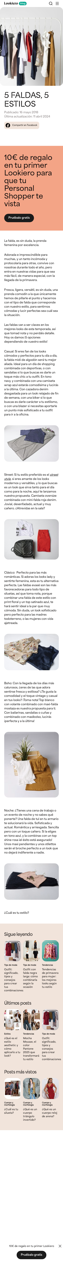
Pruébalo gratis (19, 217)
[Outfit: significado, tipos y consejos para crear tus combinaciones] (12, 950)
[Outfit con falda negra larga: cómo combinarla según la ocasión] (31, 950)
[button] (57, 3)
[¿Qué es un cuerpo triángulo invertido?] (31, 1088)
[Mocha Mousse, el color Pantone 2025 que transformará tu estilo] (31, 1019)
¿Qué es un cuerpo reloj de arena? (49, 1113)
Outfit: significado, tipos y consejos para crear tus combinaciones (13, 980)
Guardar (54, 13)
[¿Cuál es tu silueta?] (12, 1088)
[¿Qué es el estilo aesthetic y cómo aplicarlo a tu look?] (12, 1019)
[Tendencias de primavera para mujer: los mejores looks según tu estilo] (50, 950)
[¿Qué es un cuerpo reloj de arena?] (50, 1088)
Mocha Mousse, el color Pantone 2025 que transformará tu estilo (31, 1049)
